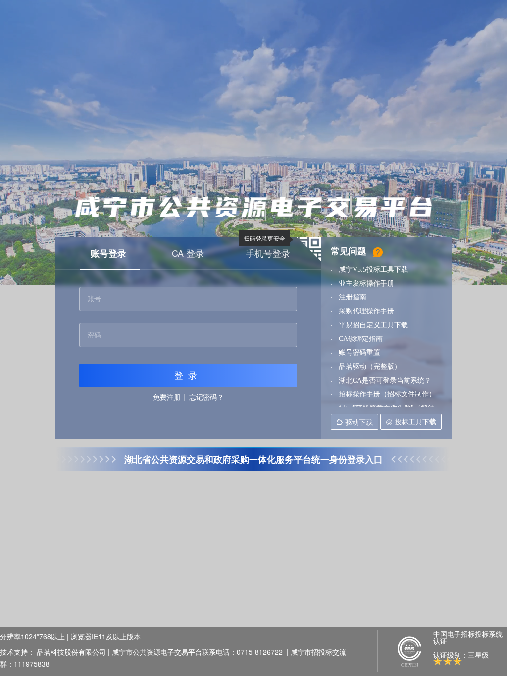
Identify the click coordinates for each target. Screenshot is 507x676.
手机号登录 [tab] (268, 252)
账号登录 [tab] (108, 253)
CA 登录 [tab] (188, 252)
